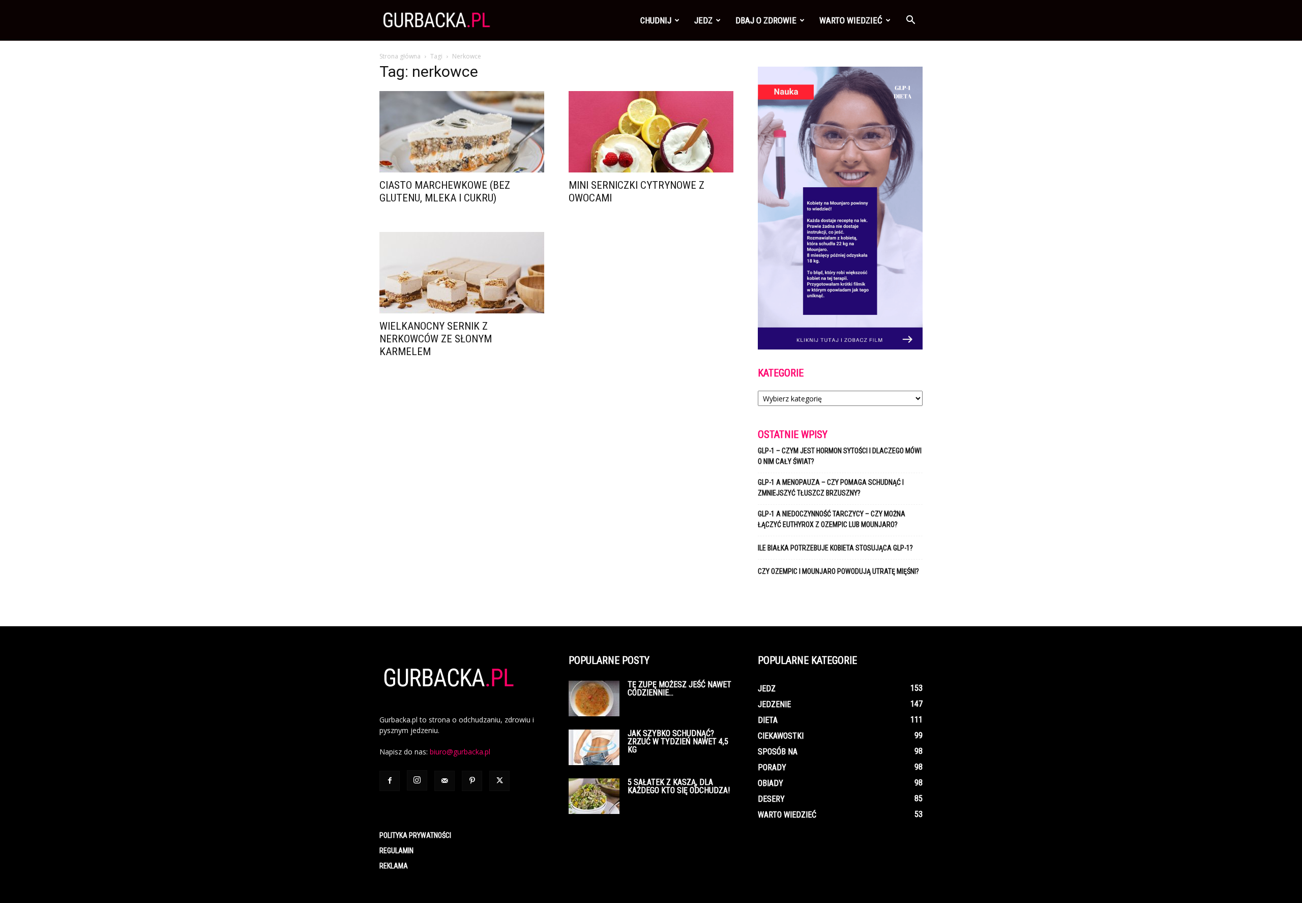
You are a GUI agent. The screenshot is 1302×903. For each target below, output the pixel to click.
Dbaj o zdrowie (765, 20)
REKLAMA (393, 866)
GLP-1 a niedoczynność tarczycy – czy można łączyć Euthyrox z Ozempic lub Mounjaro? (831, 519)
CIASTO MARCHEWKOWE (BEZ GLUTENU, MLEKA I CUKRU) (444, 191)
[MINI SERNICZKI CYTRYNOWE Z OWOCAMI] (651, 131)
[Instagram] (417, 780)
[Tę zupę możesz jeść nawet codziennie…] (594, 698)
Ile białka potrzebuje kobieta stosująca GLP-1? (835, 548)
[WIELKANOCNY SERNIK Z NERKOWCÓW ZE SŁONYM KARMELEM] (461, 272)
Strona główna (400, 56)
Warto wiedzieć (850, 20)
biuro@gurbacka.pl (460, 751)
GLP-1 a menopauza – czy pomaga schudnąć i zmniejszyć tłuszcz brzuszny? (831, 487)
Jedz (703, 20)
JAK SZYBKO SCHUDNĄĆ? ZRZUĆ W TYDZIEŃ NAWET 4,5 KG (678, 741)
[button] (910, 21)
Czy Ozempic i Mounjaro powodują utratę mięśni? (839, 571)
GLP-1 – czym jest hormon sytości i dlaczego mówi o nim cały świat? (840, 456)
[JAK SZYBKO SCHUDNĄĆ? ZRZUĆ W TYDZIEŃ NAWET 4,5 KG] (594, 747)
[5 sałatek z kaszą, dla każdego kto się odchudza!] (594, 796)
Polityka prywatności (415, 835)
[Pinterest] (472, 781)
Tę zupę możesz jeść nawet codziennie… (679, 688)
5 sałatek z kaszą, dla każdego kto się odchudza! (679, 786)
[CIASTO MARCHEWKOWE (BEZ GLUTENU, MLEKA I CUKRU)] (461, 131)
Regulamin (396, 851)
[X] (499, 781)
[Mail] (444, 781)
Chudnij (655, 20)
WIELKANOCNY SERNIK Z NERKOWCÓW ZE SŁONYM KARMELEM (435, 339)
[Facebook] (389, 781)
